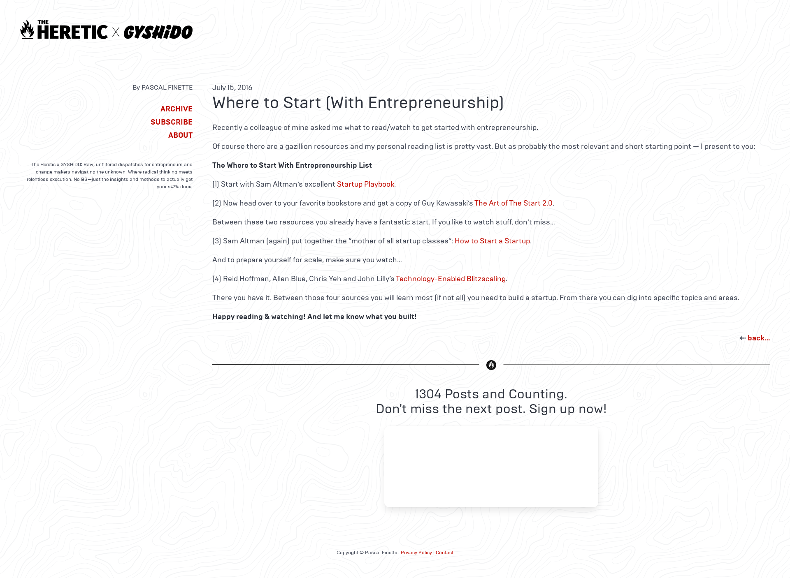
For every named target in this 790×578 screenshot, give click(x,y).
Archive (176, 108)
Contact (444, 552)
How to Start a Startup (492, 240)
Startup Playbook (365, 184)
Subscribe (172, 122)
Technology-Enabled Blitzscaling (451, 278)
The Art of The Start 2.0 (513, 203)
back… (759, 337)
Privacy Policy (416, 552)
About (180, 135)
